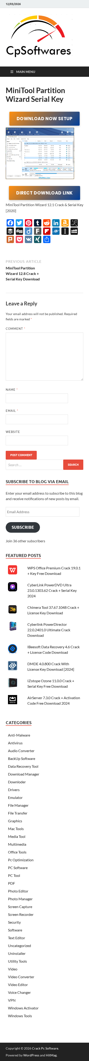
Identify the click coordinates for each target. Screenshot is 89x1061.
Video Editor (18, 984)
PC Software (18, 867)
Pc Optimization (21, 860)
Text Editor (16, 938)
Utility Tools (17, 961)
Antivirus (15, 743)
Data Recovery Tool (23, 766)
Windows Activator (23, 1008)
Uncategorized (19, 945)
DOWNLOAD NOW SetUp (45, 119)
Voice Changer (19, 992)
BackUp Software (21, 758)
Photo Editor (18, 891)
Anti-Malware (19, 735)
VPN (12, 1000)
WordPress (31, 1055)
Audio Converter (21, 750)
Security (14, 922)
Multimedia (17, 844)
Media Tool (16, 836)
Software (15, 930)
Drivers (14, 789)
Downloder (17, 782)
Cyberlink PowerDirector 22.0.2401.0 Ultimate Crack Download (48, 629)
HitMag (51, 1055)
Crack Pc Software (45, 1048)
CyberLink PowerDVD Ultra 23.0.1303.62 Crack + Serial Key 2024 (52, 590)
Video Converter (21, 977)
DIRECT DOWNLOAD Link (44, 193)
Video (12, 969)
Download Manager (23, 774)
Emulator (15, 797)
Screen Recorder (21, 914)
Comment (15, 328)
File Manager (18, 805)
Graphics (15, 821)
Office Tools (17, 852)
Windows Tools (20, 1016)
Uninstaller (17, 953)
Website (13, 432)
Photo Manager (20, 899)
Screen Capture (20, 906)
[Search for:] (44, 465)
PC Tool (14, 875)
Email (12, 411)
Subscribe (23, 527)
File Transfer (17, 813)
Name (12, 389)
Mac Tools (16, 828)
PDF (11, 883)
